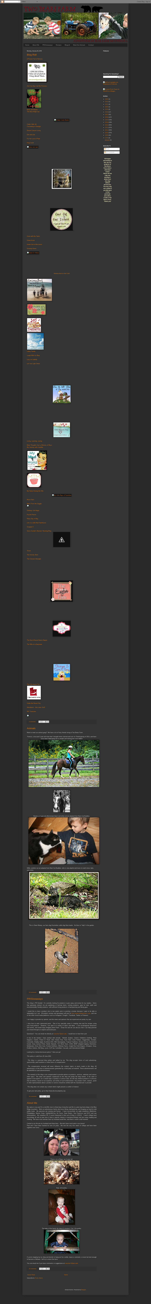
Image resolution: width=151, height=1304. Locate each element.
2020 (107, 107)
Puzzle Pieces (31, 514)
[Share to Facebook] (46, 722)
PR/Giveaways (47, 45)
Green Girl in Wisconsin (34, 244)
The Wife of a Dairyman (34, 644)
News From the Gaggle (34, 503)
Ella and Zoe (31, 134)
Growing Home (31, 248)
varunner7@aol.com (60, 1034)
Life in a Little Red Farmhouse (36, 523)
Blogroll (67, 45)
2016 (107, 117)
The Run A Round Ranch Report (37, 640)
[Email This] (39, 722)
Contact (91, 45)
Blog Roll (32, 54)
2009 (107, 135)
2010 (107, 132)
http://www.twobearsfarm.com (81, 1013)
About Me (35, 45)
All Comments (110, 152)
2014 (107, 122)
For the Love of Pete (33, 139)
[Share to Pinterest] (48, 722)
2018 (107, 112)
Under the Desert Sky (34, 703)
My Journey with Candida (35, 447)
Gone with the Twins (33, 236)
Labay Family (31, 351)
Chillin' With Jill (31, 124)
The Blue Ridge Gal (33, 111)
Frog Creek (30, 143)
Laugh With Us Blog (33, 355)
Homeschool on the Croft (62, 273)
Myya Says (30, 499)
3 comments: (32, 721)
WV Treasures (31, 711)
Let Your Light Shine (33, 363)
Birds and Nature (32, 109)
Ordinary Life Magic (33, 510)
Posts (107, 149)
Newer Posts (31, 1275)
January (107, 140)
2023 (107, 99)
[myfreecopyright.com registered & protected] (113, 84)
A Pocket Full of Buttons (35, 59)
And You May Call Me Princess (37, 86)
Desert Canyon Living (34, 130)
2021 (107, 104)
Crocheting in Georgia (34, 126)
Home (27, 45)
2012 (107, 127)
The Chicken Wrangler (34, 559)
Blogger (83, 1290)
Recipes (58, 45)
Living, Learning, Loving (34, 441)
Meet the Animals (79, 45)
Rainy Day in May (32, 519)
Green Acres (31, 240)
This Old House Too (33, 684)
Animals (31, 728)
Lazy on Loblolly (32, 359)
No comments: (33, 1096)
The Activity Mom (32, 555)
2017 (107, 114)
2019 (107, 109)
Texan (29, 551)
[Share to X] (44, 722)
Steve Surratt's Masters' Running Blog (39, 531)
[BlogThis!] (42, 722)
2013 (107, 125)
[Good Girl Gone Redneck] (61, 230)
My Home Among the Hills (35, 491)
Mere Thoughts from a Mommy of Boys (39, 445)
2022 (107, 101)
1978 (107, 138)
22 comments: (33, 992)
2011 (107, 130)
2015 (107, 120)
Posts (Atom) (39, 1278)
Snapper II (30, 527)
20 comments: (33, 1268)
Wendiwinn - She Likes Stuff (36, 707)
